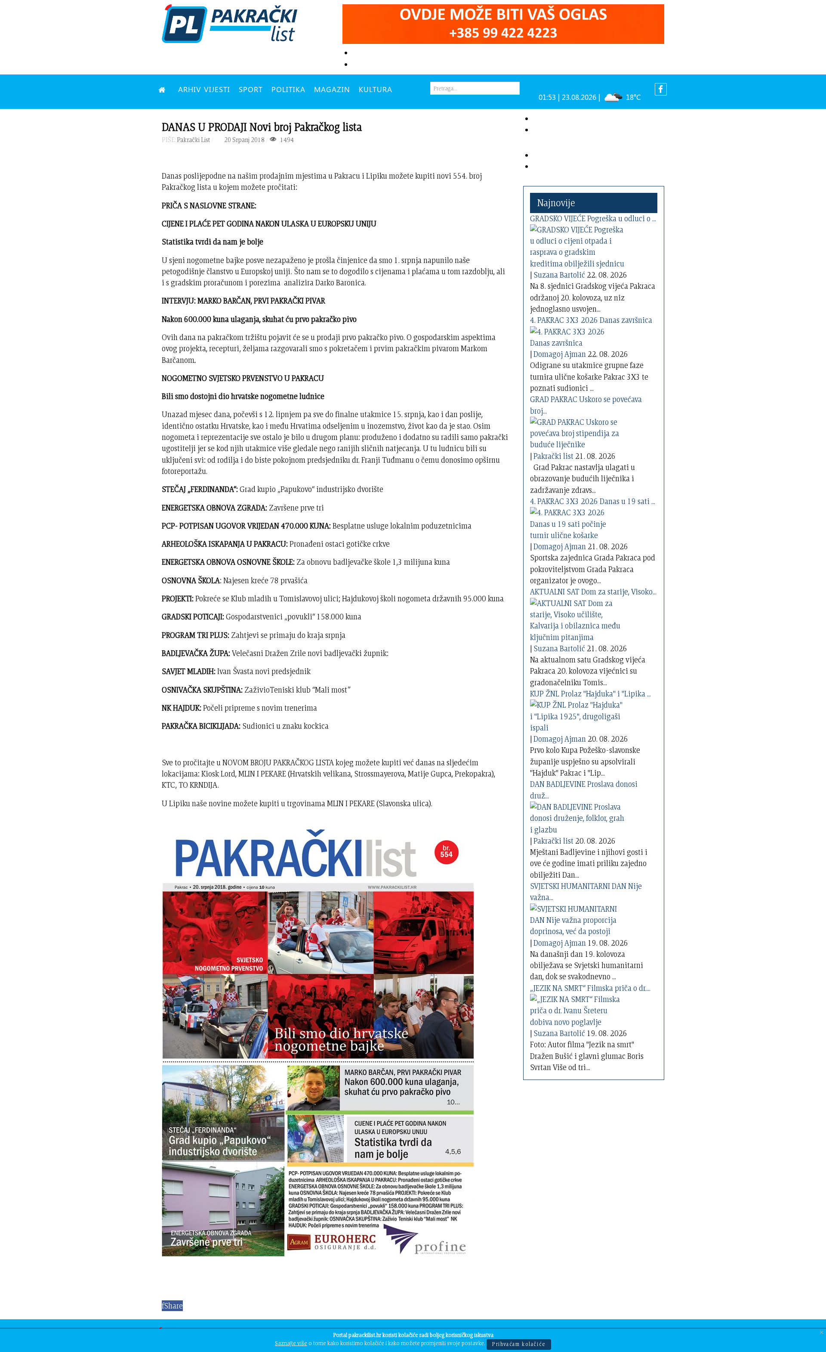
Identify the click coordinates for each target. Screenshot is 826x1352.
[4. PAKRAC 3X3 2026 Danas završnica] (577, 335)
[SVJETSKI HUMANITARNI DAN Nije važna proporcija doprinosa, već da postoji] (577, 918)
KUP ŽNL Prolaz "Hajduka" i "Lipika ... (590, 693)
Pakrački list (553, 456)
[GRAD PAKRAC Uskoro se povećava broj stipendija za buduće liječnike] (577, 432)
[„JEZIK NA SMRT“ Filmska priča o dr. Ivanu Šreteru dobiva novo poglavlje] (577, 1009)
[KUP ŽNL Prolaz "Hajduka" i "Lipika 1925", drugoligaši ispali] (577, 714)
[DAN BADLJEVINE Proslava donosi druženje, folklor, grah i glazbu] (577, 816)
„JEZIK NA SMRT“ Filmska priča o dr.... (590, 988)
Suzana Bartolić (559, 274)
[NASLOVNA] (164, 89)
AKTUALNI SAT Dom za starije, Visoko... (593, 591)
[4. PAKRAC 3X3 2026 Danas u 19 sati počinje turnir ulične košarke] (577, 522)
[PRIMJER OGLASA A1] (503, 22)
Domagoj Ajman (559, 354)
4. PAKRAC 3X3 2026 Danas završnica (591, 320)
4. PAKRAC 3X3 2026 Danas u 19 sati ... (592, 501)
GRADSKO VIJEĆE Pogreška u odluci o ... (593, 218)
